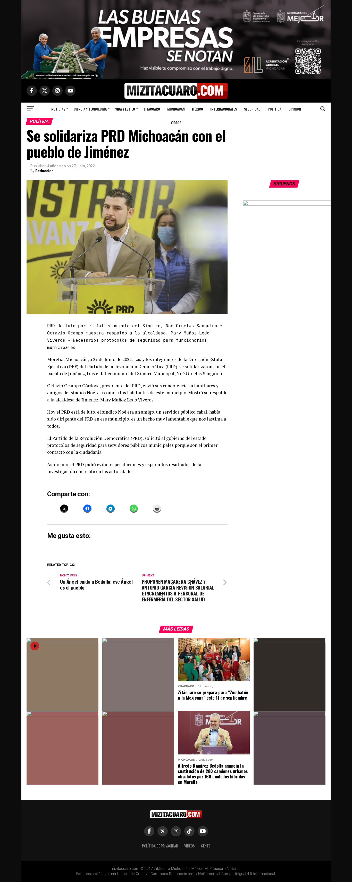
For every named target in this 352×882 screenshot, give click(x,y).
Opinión (295, 109)
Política (274, 109)
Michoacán (176, 109)
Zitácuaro (152, 109)
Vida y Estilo (125, 109)
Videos (176, 122)
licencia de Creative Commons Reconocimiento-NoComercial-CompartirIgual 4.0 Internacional (196, 874)
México (197, 109)
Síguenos (284, 183)
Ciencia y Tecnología (90, 109)
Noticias (58, 109)
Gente (205, 846)
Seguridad (252, 109)
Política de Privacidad (160, 846)
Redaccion (44, 171)
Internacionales (223, 109)
